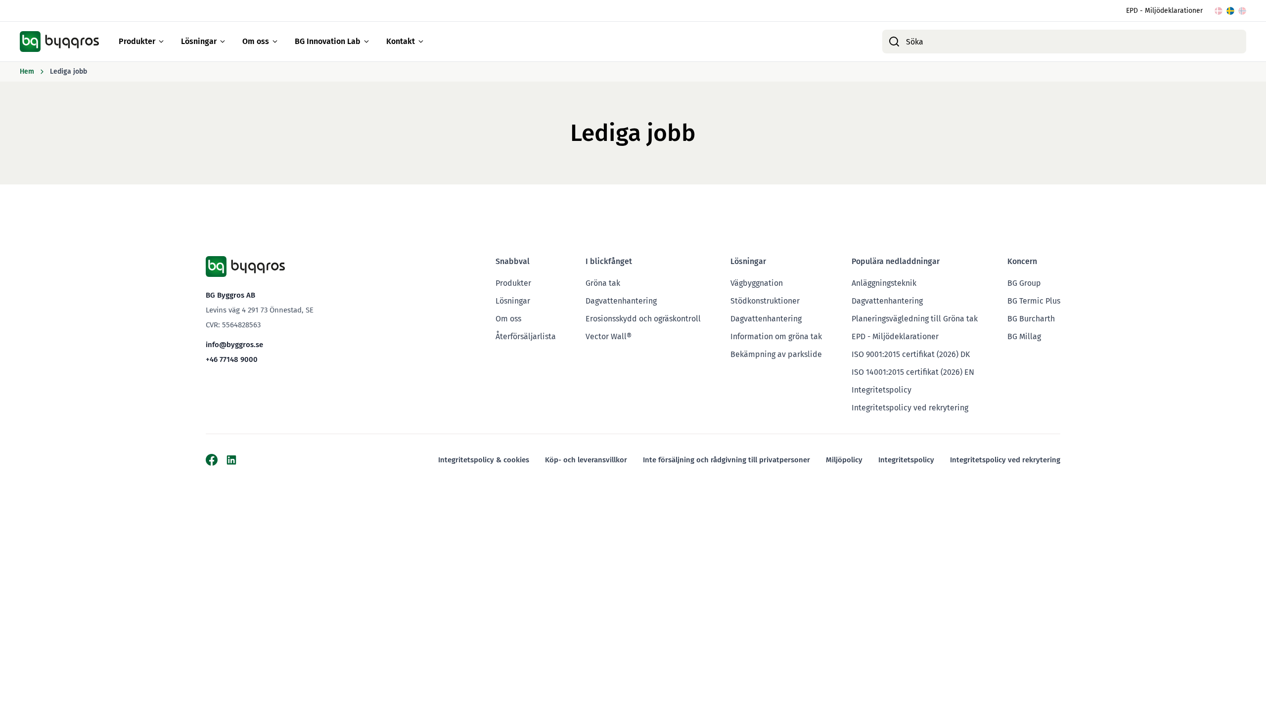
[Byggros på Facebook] (212, 460)
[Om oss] (275, 41)
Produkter (137, 41)
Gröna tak (603, 283)
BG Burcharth (1031, 318)
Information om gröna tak (776, 336)
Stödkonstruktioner (765, 301)
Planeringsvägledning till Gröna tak (915, 318)
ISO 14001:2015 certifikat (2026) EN (913, 372)
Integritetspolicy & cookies (483, 459)
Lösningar (199, 41)
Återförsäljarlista (526, 336)
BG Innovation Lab (328, 41)
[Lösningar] (222, 41)
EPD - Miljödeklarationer (1164, 10)
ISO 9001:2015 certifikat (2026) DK (911, 354)
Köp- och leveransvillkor (586, 459)
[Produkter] (161, 41)
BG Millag (1024, 336)
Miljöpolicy (844, 459)
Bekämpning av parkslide (776, 354)
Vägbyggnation (756, 283)
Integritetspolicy (881, 390)
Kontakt (400, 41)
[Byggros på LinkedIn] (231, 460)
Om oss (255, 41)
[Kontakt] (421, 41)
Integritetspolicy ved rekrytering (910, 407)
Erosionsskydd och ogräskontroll (643, 318)
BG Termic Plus (1033, 301)
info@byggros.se (234, 344)
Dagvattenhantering (621, 301)
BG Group (1024, 283)
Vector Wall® (609, 336)
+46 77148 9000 (232, 359)
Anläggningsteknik (884, 283)
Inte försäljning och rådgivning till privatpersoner (726, 459)
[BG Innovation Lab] (366, 41)
